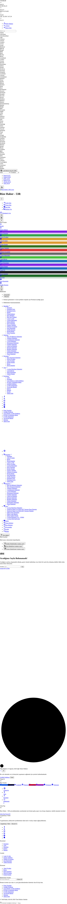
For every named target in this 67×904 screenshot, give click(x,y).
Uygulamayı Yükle (5, 823)
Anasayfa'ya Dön (5, 568)
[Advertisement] (33, 436)
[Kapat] (1, 220)
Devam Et (14, 823)
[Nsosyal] (4, 407)
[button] (1, 218)
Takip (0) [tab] (6, 296)
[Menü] (2, 187)
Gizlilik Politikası (5, 777)
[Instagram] (4, 401)
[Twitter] (4, 399)
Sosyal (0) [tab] (6, 294)
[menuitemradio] (14, 543)
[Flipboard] (4, 403)
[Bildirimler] (1, 289)
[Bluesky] (4, 405)
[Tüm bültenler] (1, 771)
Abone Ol (19, 879)
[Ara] (1, 215)
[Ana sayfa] (4, 451)
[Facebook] (4, 397)
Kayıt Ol (7, 814)
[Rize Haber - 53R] (7, 189)
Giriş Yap (2, 814)
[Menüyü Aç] (1, 198)
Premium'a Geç (6, 213)
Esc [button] (20, 903)
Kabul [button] (12, 777)
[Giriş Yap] (1, 287)
